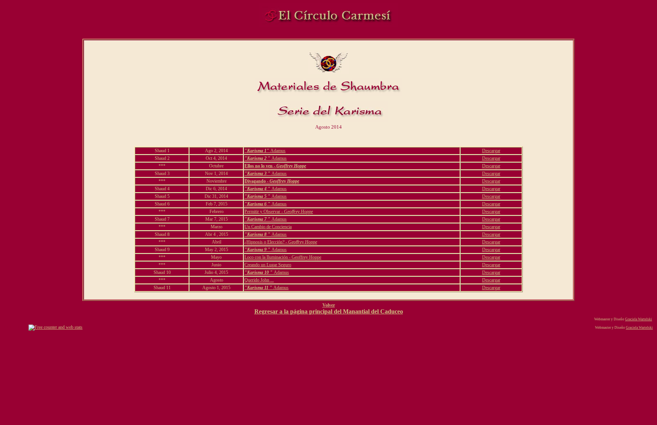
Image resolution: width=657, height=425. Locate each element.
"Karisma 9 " (257, 249)
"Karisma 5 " (257, 196)
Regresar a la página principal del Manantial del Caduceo (328, 311)
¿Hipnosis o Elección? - (280, 242)
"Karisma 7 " (257, 219)
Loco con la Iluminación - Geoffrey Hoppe (282, 257)
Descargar (491, 150)
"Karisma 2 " (257, 158)
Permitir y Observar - (278, 211)
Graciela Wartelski (638, 319)
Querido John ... (259, 280)
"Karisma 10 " (259, 272)
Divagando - (271, 181)
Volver (328, 305)
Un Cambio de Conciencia (268, 226)
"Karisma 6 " (257, 204)
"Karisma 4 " (257, 188)
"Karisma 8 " (257, 234)
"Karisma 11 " (258, 287)
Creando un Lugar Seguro (267, 264)
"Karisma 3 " (257, 173)
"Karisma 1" (257, 150)
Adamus (278, 150)
